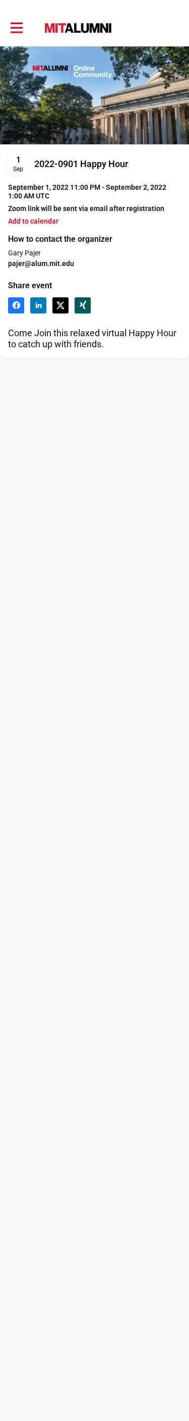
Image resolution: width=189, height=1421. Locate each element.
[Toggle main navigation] (16, 28)
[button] (33, 221)
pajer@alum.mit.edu (41, 263)
